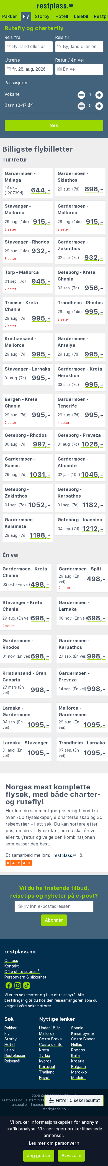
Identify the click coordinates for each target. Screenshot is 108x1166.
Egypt (44, 1077)
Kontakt (11, 966)
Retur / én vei (69, 60)
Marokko (79, 1072)
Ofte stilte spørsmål (22, 971)
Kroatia (77, 1061)
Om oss (11, 960)
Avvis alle (71, 1155)
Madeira (78, 1077)
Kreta (44, 1050)
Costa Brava (50, 1039)
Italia (75, 1055)
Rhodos (78, 1050)
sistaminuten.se (39, 1100)
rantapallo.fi (20, 1105)
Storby (42, 16)
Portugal (47, 1066)
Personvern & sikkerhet (25, 977)
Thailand (47, 1072)
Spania (77, 1028)
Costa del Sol (51, 1044)
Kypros (45, 1061)
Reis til (62, 37)
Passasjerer (16, 82)
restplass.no (12, 1100)
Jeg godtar (39, 1155)
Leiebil (81, 16)
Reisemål (12, 1061)
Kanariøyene (82, 1033)
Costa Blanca (83, 1039)
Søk (54, 125)
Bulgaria (78, 1066)
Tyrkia (44, 1055)
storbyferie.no (54, 1109)
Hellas (76, 1044)
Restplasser (14, 1055)
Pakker (9, 16)
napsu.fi (39, 1105)
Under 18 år (49, 1028)
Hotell (61, 16)
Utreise (12, 60)
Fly (26, 16)
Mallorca (47, 1033)
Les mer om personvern (54, 1143)
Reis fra (12, 37)
